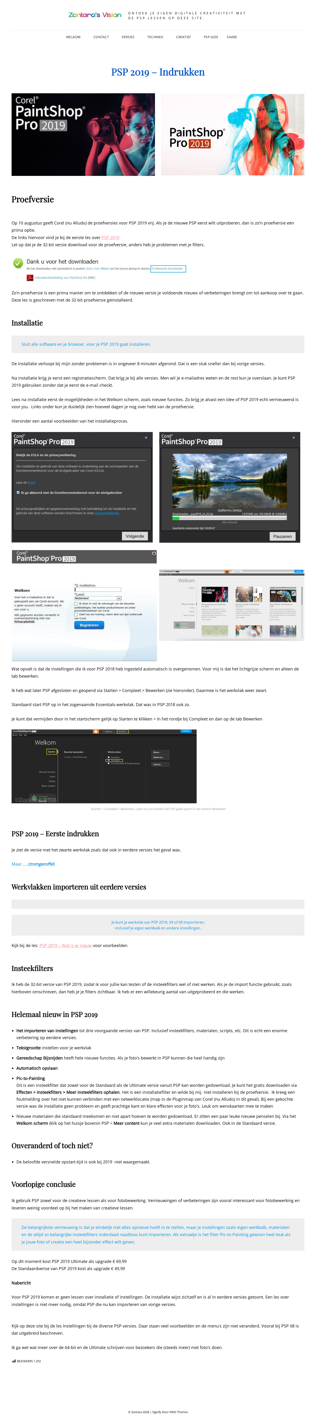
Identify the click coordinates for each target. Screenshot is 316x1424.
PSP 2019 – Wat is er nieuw (66, 945)
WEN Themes (179, 1412)
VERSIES (128, 37)
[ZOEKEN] (249, 37)
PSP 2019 (110, 237)
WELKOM (73, 37)
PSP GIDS (211, 37)
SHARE (232, 37)
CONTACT (101, 37)
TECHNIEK (155, 37)
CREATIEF (183, 37)
